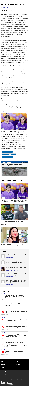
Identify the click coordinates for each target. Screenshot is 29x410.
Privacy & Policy (9, 379)
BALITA (2, 361)
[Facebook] (6, 10)
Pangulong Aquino (7, 151)
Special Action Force (7, 156)
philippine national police (8, 154)
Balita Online (6, 7)
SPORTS (17, 361)
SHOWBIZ (3, 364)
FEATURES (18, 364)
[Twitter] (8, 10)
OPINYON (3, 367)
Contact (22, 379)
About (3, 379)
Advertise (17, 379)
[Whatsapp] (11, 10)
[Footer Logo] (7, 383)
